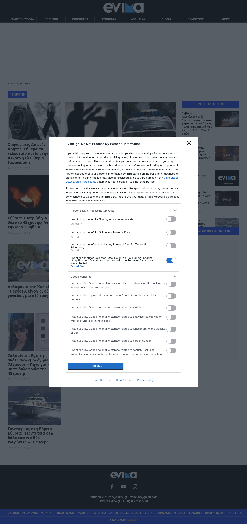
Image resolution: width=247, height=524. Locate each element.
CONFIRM (96, 366)
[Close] (190, 144)
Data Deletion (101, 380)
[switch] (171, 219)
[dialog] (123, 262)
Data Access (123, 380)
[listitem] (123, 211)
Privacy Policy (145, 380)
